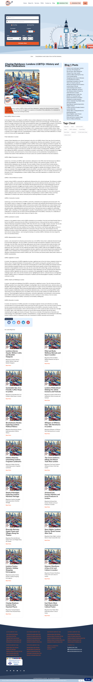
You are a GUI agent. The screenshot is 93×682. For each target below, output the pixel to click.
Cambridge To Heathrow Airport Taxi (54, 641)
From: (10, 17)
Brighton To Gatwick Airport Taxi (74, 640)
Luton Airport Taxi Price (11, 636)
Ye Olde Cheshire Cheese (82, 132)
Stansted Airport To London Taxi (33, 649)
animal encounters (79, 126)
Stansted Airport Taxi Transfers (33, 647)
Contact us (48, 3)
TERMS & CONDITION (52, 645)
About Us (30, 3)
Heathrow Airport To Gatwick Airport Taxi (56, 640)
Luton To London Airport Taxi (12, 653)
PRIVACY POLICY (51, 647)
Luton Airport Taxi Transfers (12, 634)
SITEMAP (49, 649)
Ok (80, 680)
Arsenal (72, 126)
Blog (53, 3)
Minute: (29, 35)
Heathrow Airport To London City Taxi (55, 636)
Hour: (23, 35)
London (65, 129)
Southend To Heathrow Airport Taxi (34, 641)
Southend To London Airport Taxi (34, 634)
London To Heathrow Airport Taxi (54, 638)
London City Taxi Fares (11, 649)
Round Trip (31, 25)
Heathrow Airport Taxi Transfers (53, 634)
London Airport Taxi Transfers (12, 647)
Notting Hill (74, 132)
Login (85, 3)
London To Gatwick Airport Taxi (74, 636)
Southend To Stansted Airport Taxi (34, 638)
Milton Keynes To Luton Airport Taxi (13, 640)
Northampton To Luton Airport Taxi (13, 641)
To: (9, 21)
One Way (15, 25)
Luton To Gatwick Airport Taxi (12, 655)
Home (25, 3)
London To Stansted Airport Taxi (33, 651)
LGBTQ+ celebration (73, 129)
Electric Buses (66, 132)
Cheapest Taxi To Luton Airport (12, 638)
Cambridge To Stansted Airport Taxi (34, 653)
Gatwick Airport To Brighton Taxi (74, 641)
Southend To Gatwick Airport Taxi (34, 636)
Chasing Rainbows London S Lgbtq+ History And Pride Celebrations (48, 56)
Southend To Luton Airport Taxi (33, 640)
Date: (8, 35)
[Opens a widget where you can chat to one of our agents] (88, 679)
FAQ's (42, 3)
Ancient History (82, 129)
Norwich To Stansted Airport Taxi (34, 655)
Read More (8, 365)
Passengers (13, 28)
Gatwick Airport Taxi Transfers (74, 634)
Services (37, 3)
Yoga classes (66, 126)
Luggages (29, 28)
